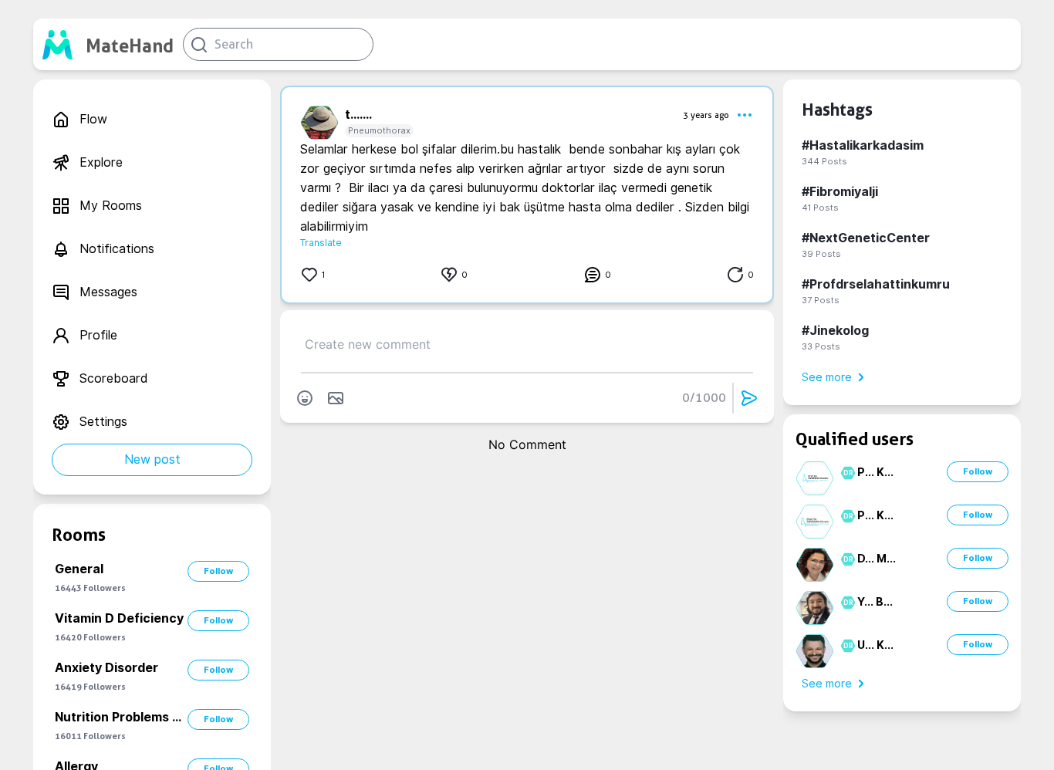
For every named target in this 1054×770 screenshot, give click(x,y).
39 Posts (821, 253)
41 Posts (820, 207)
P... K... (875, 472)
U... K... (875, 645)
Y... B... (875, 602)
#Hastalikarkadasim (863, 145)
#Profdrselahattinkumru (876, 284)
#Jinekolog (835, 330)
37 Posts (820, 300)
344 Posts (824, 161)
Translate (321, 242)
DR (846, 473)
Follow (218, 571)
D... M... (876, 558)
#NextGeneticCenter (866, 238)
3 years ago (706, 115)
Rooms (79, 535)
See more (827, 377)
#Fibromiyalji (840, 191)
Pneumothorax (379, 130)
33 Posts (821, 346)
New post (152, 459)
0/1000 (704, 397)
